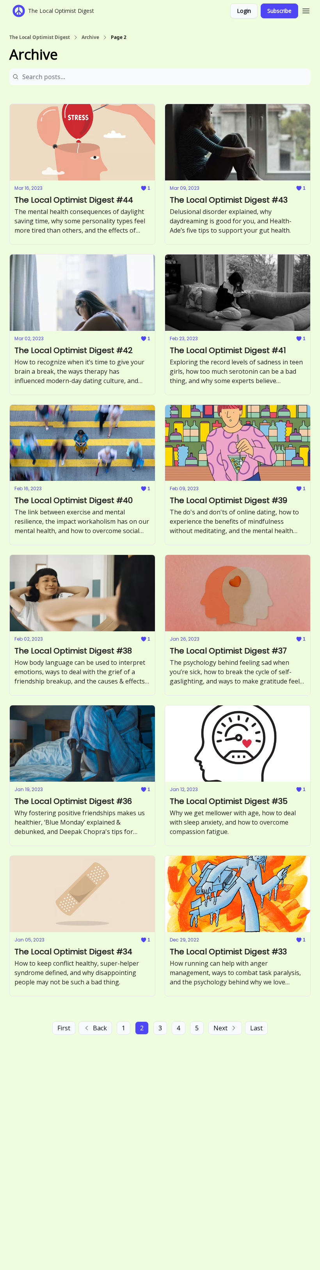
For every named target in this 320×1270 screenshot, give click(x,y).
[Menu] (306, 10)
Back (100, 1028)
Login (244, 10)
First (63, 1028)
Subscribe (279, 10)
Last (256, 1028)
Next (220, 1028)
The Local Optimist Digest (39, 37)
